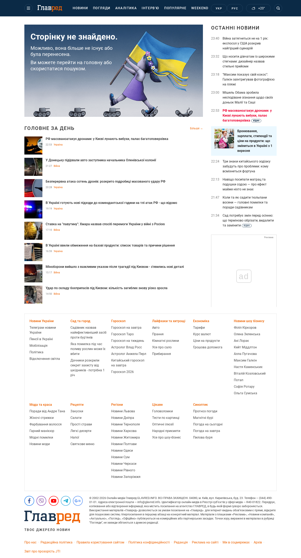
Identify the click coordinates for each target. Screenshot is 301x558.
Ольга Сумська (245, 393)
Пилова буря (203, 437)
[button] (28, 8)
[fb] (29, 501)
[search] (278, 8)
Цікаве (157, 405)
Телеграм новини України (42, 330)
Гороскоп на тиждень (127, 341)
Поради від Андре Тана (47, 411)
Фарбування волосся (45, 424)
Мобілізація (38, 346)
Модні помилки (41, 437)
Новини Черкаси (123, 464)
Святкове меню (82, 444)
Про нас (30, 542)
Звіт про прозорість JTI (42, 551)
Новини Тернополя (125, 424)
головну (93, 62)
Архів (258, 542)
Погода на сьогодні (208, 424)
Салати (75, 418)
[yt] (54, 501)
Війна (57, 166)
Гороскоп (118, 321)
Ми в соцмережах (236, 542)
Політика (36, 352)
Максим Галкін (245, 360)
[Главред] (49, 8)
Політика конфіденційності (149, 542)
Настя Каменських (248, 367)
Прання (158, 334)
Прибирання (161, 354)
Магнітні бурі (203, 418)
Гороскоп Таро (122, 334)
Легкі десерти (80, 431)
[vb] (41, 501)
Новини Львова (123, 411)
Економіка (201, 321)
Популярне (175, 8)
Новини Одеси (122, 450)
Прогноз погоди (205, 411)
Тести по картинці (165, 418)
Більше (195, 128)
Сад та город (80, 321)
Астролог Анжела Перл (128, 354)
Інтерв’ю (150, 8)
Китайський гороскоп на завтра (127, 362)
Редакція (181, 542)
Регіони (117, 405)
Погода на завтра (206, 431)
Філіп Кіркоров (245, 328)
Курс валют (202, 334)
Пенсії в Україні (41, 339)
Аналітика (126, 8)
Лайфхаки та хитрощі (168, 321)
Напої (74, 437)
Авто (156, 328)
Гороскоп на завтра (126, 328)
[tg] (66, 501)
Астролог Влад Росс (126, 347)
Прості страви (81, 424)
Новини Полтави (124, 444)
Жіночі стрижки (41, 418)
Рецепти (77, 405)
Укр (219, 8)
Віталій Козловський (250, 373)
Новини (80, 8)
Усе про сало (162, 347)
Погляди (101, 8)
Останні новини (235, 28)
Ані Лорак (241, 341)
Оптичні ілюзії (163, 424)
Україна (58, 144)
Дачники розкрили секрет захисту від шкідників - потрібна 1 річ (87, 367)
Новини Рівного (123, 470)
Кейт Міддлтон (245, 347)
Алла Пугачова (245, 354)
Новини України (41, 321)
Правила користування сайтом (100, 542)
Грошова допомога (207, 347)
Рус (235, 8)
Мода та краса (40, 405)
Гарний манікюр (41, 431)
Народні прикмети (166, 431)
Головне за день (49, 128)
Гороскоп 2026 (122, 372)
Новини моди (39, 444)
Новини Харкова (124, 431)
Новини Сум (120, 457)
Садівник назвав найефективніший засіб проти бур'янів (88, 332)
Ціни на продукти (206, 341)
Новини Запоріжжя (125, 477)
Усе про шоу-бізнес (166, 437)
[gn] (78, 501)
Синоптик (200, 405)
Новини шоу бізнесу (249, 321)
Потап (238, 380)
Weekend (199, 8)
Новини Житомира (125, 437)
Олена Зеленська (247, 334)
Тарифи (199, 328)
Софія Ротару (244, 387)
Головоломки (162, 411)
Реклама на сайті (205, 542)
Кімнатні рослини (165, 341)
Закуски (76, 411)
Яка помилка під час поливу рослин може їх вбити (87, 349)
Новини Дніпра (122, 418)
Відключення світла (44, 359)
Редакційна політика (56, 542)
